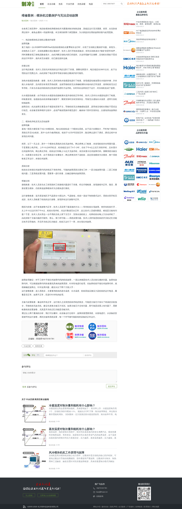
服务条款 (105, 506)
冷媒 (113, 151)
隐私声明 (113, 506)
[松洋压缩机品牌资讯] (154, 177)
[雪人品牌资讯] (129, 170)
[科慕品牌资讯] (141, 184)
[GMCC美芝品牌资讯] (141, 177)
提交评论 (111, 386)
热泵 (61, 3)
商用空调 (38, 346)
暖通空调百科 (28, 429)
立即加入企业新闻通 (48, 495)
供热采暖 (81, 3)
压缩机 (40, 39)
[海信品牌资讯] (154, 163)
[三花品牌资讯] (154, 156)
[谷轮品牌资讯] (154, 170)
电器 (91, 3)
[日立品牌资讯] (141, 163)
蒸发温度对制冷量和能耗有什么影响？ (72, 428)
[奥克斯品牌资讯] (129, 163)
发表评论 (88, 355)
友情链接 (138, 506)
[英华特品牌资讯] (129, 177)
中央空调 (70, 3)
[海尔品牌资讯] (141, 149)
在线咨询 (99, 496)
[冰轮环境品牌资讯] (129, 184)
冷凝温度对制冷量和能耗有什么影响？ (72, 405)
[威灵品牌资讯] (129, 191)
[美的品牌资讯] (154, 142)
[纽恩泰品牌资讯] (129, 142)
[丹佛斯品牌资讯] (129, 156)
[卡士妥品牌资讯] (141, 191)
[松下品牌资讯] (141, 170)
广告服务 (130, 506)
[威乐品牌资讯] (141, 198)
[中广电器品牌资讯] (154, 149)
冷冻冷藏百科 (28, 406)
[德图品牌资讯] (154, 184)
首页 (42, 3)
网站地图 (155, 506)
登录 (24, 386)
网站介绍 (96, 506)
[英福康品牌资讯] (154, 191)
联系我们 (147, 506)
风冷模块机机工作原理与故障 (66, 452)
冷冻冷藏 (51, 3)
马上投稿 (29, 495)
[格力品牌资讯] (141, 142)
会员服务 (121, 506)
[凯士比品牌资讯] (154, 198)
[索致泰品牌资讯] (129, 198)
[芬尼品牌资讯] (141, 156)
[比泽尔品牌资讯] (129, 149)
